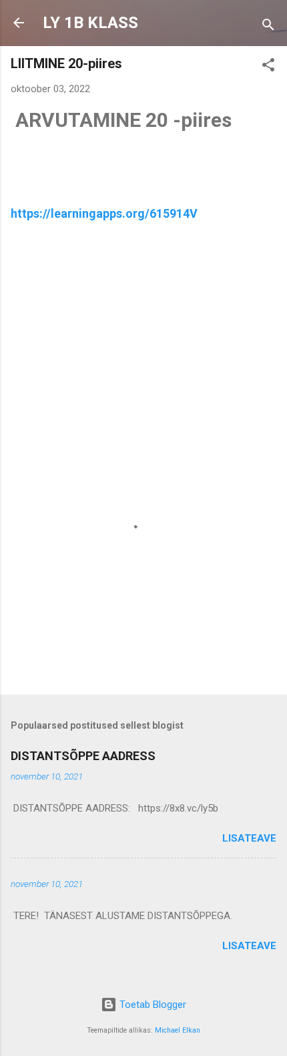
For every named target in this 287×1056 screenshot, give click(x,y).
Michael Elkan (177, 1030)
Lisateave (249, 838)
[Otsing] (268, 27)
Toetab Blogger (151, 1005)
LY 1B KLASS (90, 22)
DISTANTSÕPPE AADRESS (83, 756)
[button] (268, 67)
